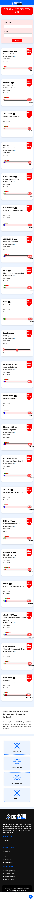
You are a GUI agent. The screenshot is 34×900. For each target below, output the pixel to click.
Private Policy (9, 862)
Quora (6, 840)
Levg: (6, 31)
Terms (6, 857)
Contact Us (8, 854)
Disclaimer (8, 859)
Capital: (7, 23)
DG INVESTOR (24, 888)
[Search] (31, 3)
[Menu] (3, 2)
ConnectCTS (8, 843)
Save (17, 40)
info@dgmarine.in (10, 876)
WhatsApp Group (10, 870)
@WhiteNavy (17, 892)
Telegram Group (9, 873)
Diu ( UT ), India (9, 879)
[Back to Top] (31, 897)
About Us (7, 851)
